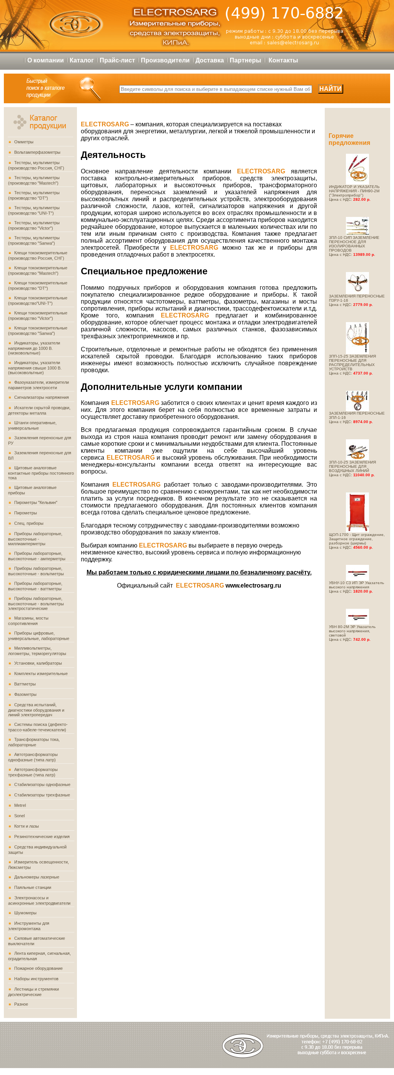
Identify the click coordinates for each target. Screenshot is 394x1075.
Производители (165, 60)
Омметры (23, 141)
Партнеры (245, 60)
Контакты (283, 60)
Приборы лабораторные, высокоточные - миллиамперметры (35, 538)
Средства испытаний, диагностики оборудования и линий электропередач (36, 709)
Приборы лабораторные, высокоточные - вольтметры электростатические (36, 603)
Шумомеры (25, 912)
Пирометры (25, 513)
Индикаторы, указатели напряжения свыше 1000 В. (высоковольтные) (35, 367)
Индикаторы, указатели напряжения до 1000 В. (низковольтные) (34, 348)
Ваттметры (25, 684)
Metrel (20, 805)
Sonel (19, 815)
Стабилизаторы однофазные (42, 784)
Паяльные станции (32, 887)
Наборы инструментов (36, 978)
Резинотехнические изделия (42, 836)
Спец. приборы (28, 523)
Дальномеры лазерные (36, 877)
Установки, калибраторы (38, 663)
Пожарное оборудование (38, 968)
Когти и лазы (26, 826)
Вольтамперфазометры (37, 152)
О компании (45, 60)
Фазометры (25, 694)
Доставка (209, 60)
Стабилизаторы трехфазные (42, 795)
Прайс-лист (117, 60)
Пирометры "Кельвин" (35, 502)
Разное (21, 1004)
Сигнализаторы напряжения (41, 397)
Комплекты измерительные (41, 673)
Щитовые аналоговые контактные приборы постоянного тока (41, 472)
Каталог (82, 60)
